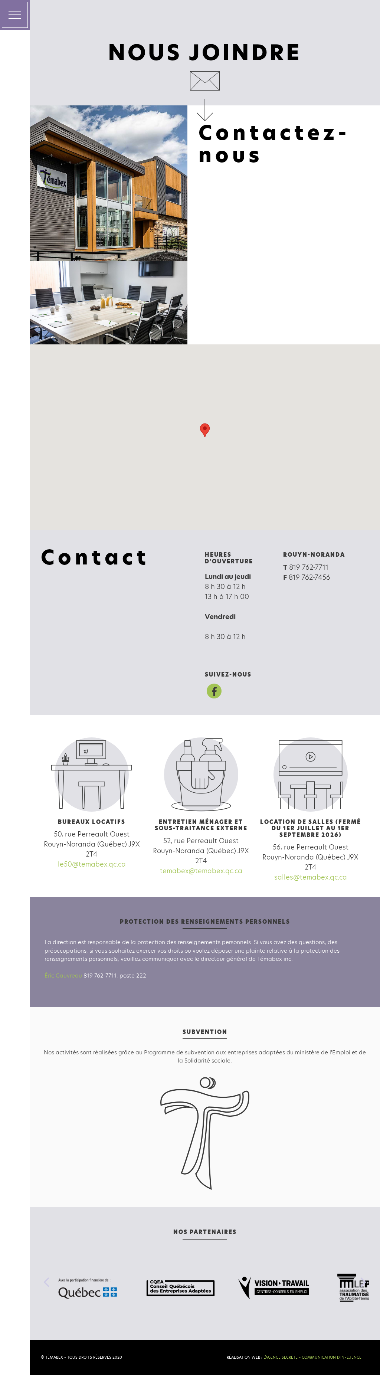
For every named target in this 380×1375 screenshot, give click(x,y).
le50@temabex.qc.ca (92, 864)
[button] (205, 430)
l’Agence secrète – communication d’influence (312, 1357)
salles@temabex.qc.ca (310, 877)
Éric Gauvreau (63, 975)
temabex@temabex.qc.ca (201, 870)
